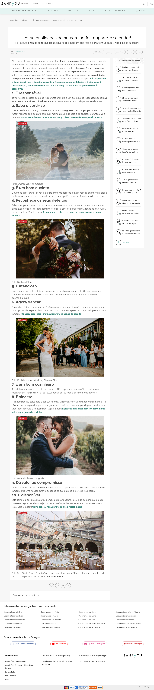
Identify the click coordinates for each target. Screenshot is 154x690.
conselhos (120, 52)
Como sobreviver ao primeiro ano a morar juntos (57, 507)
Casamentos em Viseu (87, 620)
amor (130, 52)
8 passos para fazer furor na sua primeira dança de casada (51, 314)
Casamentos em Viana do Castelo (91, 624)
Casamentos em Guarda (50, 627)
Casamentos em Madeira (51, 620)
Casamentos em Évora (13, 624)
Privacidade (10, 672)
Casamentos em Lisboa (13, 612)
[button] (24, 4)
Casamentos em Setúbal (13, 616)
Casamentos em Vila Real (51, 624)
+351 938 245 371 (101, 661)
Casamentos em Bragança (126, 627)
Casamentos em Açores (125, 620)
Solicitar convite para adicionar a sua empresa (57, 662)
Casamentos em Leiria (87, 616)
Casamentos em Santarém (14, 620)
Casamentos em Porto (50, 612)
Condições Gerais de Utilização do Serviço (19, 666)
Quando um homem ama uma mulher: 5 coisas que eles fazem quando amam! (61, 117)
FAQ (7, 680)
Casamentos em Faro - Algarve (128, 612)
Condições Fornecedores (15, 661)
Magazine (14, 20)
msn (139, 52)
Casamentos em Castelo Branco (128, 624)
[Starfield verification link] (82, 687)
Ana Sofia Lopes (19, 51)
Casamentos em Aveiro (50, 616)
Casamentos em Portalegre (89, 627)
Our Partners (10, 676)
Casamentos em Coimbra (126, 616)
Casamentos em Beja (12, 627)
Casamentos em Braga (87, 612)
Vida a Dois (26, 20)
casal (109, 52)
